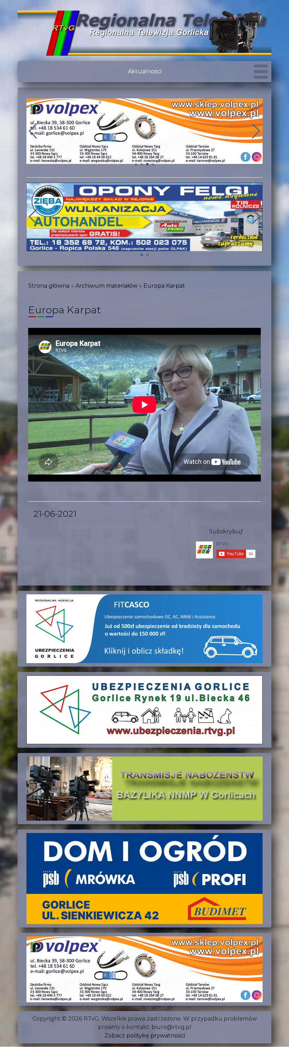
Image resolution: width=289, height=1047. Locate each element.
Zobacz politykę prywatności (144, 1035)
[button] (136, 164)
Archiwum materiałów (106, 285)
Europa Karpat (164, 285)
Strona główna (48, 285)
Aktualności (144, 71)
